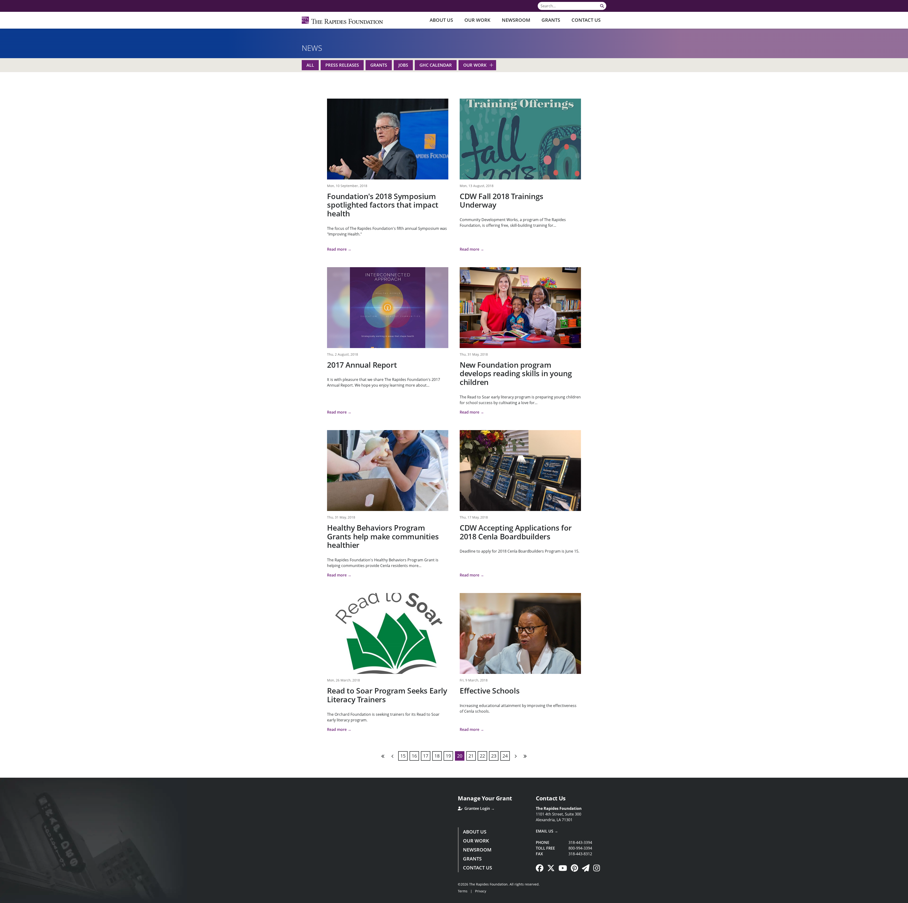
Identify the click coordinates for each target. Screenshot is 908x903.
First (383, 756)
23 (493, 756)
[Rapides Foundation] (342, 20)
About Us (441, 20)
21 (471, 756)
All (310, 65)
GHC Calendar (435, 65)
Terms (462, 891)
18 (437, 756)
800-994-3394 (580, 848)
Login (3, 899)
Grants (550, 20)
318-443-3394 (580, 842)
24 (505, 756)
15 (403, 756)
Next (515, 756)
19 (448, 756)
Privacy (480, 891)
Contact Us (586, 20)
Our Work (477, 20)
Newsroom (516, 20)
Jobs (403, 65)
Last (525, 756)
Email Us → (547, 831)
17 (425, 756)
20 (459, 756)
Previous (392, 756)
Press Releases (342, 65)
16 (414, 756)
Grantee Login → (479, 808)
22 (482, 756)
